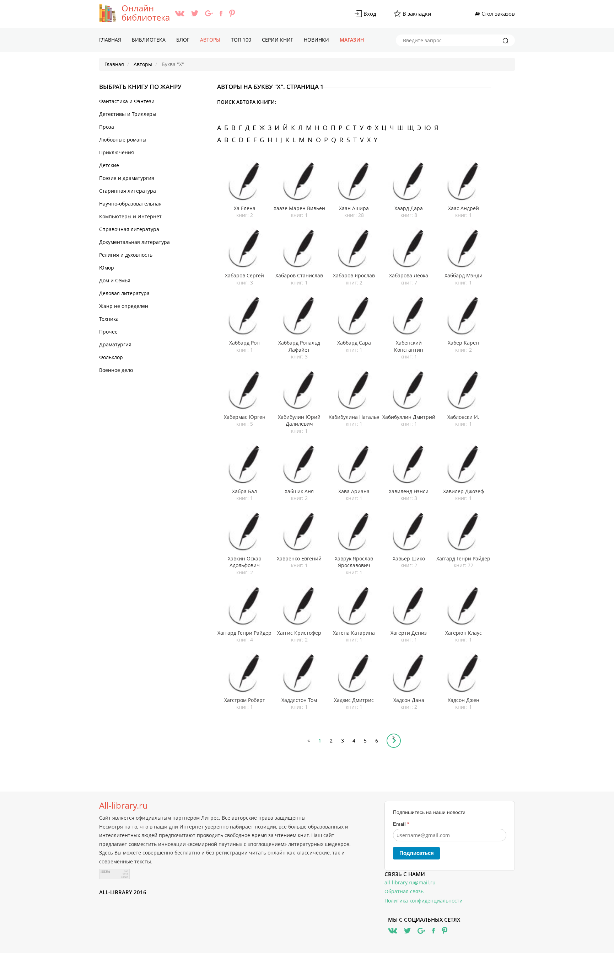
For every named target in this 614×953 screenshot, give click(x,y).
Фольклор (111, 357)
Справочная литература (129, 229)
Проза (106, 126)
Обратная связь (404, 891)
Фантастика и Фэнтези (127, 101)
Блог (182, 39)
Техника (109, 318)
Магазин (352, 39)
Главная (110, 39)
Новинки (316, 39)
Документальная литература (134, 242)
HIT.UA (105, 871)
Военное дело (116, 370)
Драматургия (115, 344)
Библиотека (149, 39)
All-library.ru (123, 805)
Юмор (106, 267)
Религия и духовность (125, 254)
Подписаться (416, 853)
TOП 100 (241, 39)
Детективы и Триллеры (127, 114)
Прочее (108, 331)
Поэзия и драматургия (126, 178)
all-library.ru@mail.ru (410, 882)
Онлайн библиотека (146, 13)
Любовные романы (122, 139)
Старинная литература (127, 190)
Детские (109, 165)
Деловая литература (124, 293)
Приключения (116, 152)
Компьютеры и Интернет (130, 216)
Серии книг (277, 39)
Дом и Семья (114, 280)
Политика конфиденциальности (423, 900)
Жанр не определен (123, 306)
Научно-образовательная (130, 203)
